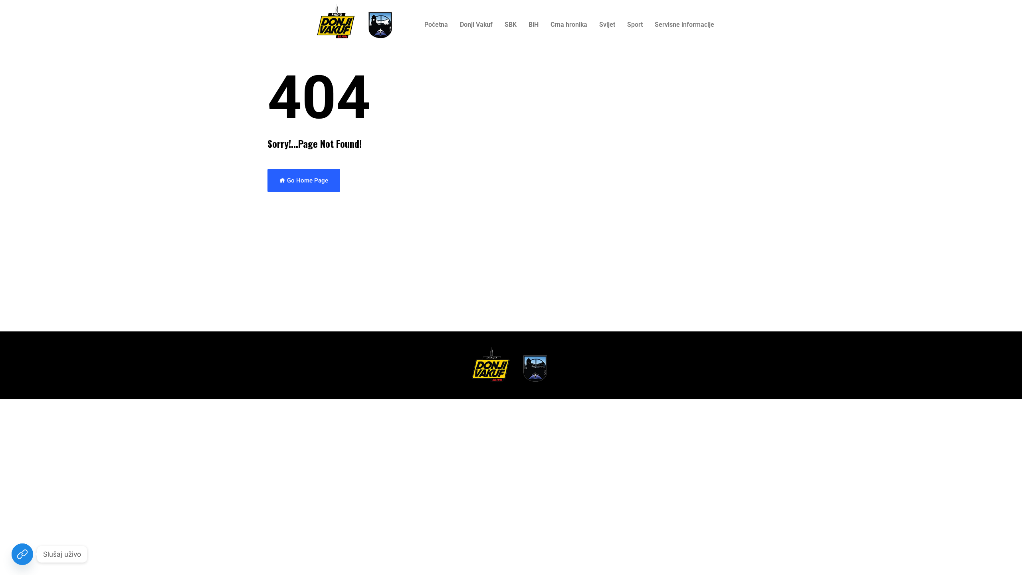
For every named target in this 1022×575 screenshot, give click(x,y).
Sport (635, 24)
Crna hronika (569, 24)
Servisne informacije (684, 24)
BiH (534, 24)
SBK (511, 24)
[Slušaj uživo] (22, 554)
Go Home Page (306, 180)
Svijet (607, 24)
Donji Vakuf (476, 24)
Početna (436, 24)
